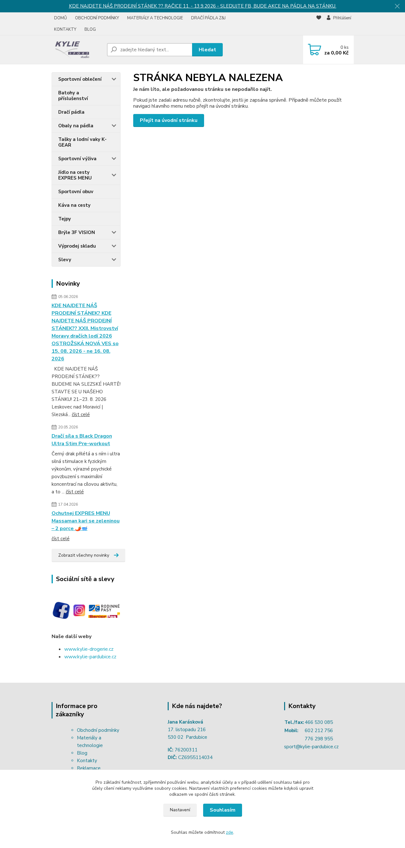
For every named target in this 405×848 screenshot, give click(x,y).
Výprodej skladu (77, 246)
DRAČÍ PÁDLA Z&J (208, 18)
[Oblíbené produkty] (319, 24)
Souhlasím (222, 810)
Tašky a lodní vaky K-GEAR (82, 142)
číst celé (81, 414)
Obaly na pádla (75, 126)
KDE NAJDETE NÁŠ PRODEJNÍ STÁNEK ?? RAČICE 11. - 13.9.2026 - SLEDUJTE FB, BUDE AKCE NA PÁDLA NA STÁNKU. (202, 6)
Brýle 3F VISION (76, 232)
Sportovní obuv (75, 191)
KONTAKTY (65, 29)
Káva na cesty (74, 205)
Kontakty (87, 760)
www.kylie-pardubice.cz (90, 656)
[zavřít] (397, 6)
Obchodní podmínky (98, 730)
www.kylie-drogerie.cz (89, 649)
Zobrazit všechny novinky (83, 555)
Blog (82, 753)
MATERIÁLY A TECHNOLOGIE (155, 18)
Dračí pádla (71, 112)
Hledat (207, 49)
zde (229, 832)
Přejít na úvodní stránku (168, 120)
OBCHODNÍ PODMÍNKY (97, 18)
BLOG (90, 29)
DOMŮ (60, 18)
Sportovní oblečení (80, 79)
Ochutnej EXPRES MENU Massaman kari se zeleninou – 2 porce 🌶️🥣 (86, 521)
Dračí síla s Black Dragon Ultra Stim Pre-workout (82, 440)
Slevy (64, 259)
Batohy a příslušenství (73, 96)
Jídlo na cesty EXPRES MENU (75, 175)
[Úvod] (77, 50)
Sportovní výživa (77, 158)
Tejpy (64, 219)
